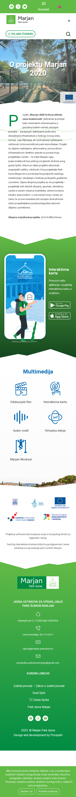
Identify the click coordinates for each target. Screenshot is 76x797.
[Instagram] (18, 6)
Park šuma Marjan (39, 707)
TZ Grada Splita (39, 700)
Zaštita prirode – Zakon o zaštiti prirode (39, 686)
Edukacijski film (21, 402)
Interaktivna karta (55, 402)
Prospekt (57, 735)
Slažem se (27, 791)
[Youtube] (24, 6)
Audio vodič (21, 430)
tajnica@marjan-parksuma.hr (38, 648)
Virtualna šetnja (55, 430)
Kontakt (43, 9)
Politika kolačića (48, 791)
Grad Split (39, 693)
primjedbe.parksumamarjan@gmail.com (38, 662)
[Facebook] (11, 6)
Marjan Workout (21, 459)
